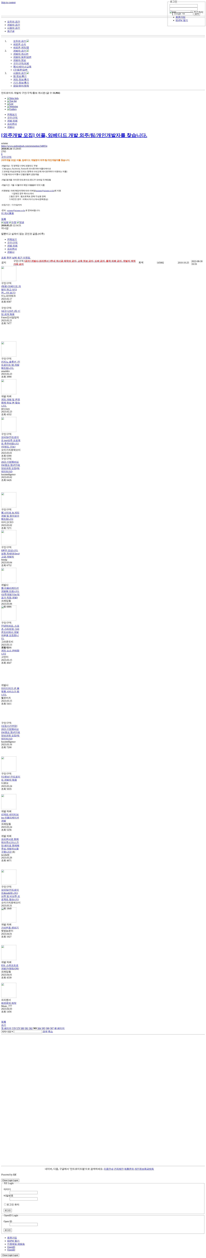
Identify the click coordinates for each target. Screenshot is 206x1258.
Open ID (8, 1221)
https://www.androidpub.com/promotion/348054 (24, 146)
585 (43, 1028)
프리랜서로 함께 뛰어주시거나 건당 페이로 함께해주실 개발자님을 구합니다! (10, 845)
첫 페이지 (6, 1028)
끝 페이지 (59, 1028)
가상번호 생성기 (10, 927)
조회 (3, 257)
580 (22, 1028)
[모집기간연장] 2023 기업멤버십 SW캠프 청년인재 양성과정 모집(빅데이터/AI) (10, 732)
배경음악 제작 (8, 1003)
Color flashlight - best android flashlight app (72, 1177)
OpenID (11, 1247)
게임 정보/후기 (21, 79)
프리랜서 (12, 124)
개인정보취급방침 (144, 1169)
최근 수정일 (24, 257)
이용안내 (108, 1169)
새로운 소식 (19, 44)
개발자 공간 (20, 50)
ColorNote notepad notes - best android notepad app (26, 1177)
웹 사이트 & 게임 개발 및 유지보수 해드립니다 (10, 515)
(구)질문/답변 (20, 70)
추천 (9, 257)
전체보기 (12, 114)
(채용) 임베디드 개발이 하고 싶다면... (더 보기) (11, 289)
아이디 (7, 1189)
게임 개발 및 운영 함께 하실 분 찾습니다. (10, 402)
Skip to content (8, 2)
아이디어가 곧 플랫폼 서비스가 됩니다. (10, 691)
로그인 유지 (13, 1204)
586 (47, 1028)
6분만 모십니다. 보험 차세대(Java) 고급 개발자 (10, 553)
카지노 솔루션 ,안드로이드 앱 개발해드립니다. (10, 364)
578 (14, 1028)
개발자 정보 (19, 60)
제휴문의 (129, 1169)
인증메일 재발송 (16, 1244)
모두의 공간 (20, 41)
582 (31, 1028)
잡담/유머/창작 (21, 86)
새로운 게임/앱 (21, 47)
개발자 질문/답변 (22, 57)
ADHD (157, 1169)
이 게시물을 (7, 213)
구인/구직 (12, 117)
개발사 (10, 127)
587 (52, 1028)
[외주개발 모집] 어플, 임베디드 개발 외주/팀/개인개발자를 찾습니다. (74, 135)
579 (18, 1028)
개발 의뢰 (12, 121)
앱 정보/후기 (20, 76)
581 (26, 1028)
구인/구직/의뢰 (21, 63)
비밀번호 (8, 1195)
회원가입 (180, 17)
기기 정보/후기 (21, 82)
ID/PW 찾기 (182, 20)
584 (39, 1028)
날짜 (14, 257)
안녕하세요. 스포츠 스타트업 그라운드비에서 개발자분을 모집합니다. (10, 632)
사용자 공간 (20, 73)
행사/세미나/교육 (22, 66)
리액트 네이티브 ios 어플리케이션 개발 (10, 817)
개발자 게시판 (20, 54)
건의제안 (119, 1169)
